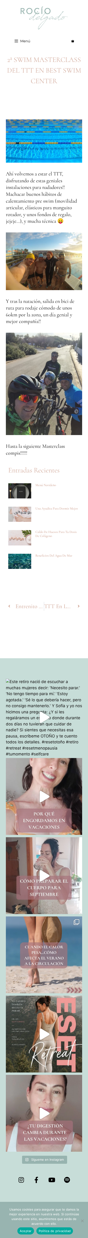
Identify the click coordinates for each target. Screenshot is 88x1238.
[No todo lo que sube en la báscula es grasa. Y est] (44, 796)
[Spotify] (67, 1180)
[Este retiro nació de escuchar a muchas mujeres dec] (44, 717)
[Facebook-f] (36, 1180)
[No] (82, 1220)
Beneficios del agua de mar (53, 556)
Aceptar (26, 1231)
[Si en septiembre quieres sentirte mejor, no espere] (44, 875)
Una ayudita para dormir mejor (56, 508)
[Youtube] (52, 1180)
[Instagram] (21, 1180)
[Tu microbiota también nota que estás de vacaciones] (44, 1113)
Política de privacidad (55, 1231)
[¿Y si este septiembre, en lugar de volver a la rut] (44, 1034)
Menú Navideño (45, 485)
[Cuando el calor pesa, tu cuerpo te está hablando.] (44, 954)
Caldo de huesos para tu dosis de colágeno (56, 534)
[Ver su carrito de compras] (73, 41)
